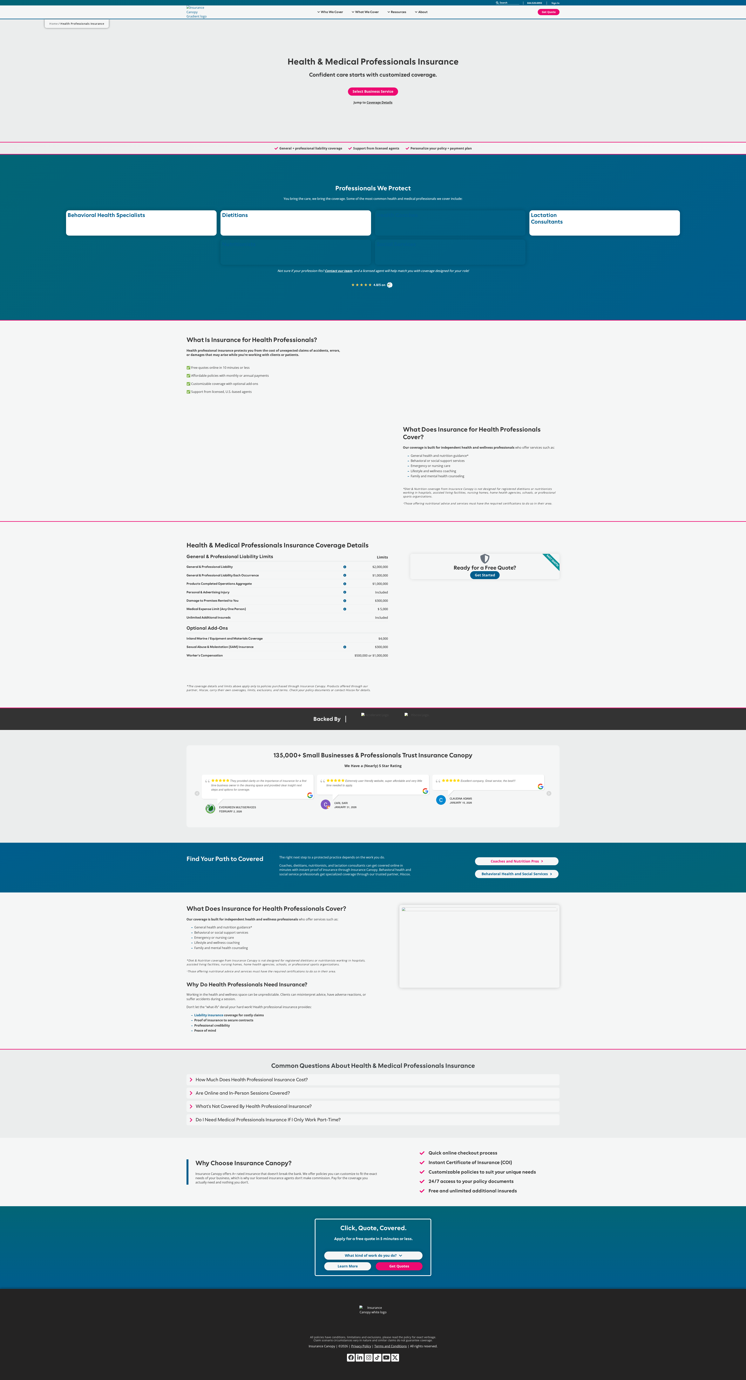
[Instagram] (369, 1358)
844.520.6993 (534, 3)
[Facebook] (351, 1358)
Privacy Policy (361, 1346)
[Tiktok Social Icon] (378, 1358)
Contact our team (338, 271)
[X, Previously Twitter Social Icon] (395, 1358)
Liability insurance (208, 1015)
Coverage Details (379, 102)
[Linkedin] (360, 1358)
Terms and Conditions (390, 1346)
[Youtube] (386, 1358)
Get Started (485, 575)
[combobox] (507, 2)
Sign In (556, 3)
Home (53, 23)
